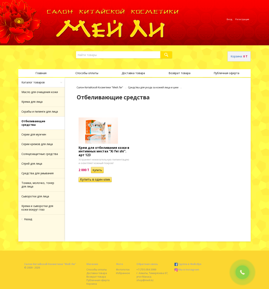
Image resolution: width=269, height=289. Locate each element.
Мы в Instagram (188, 269)
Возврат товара (179, 73)
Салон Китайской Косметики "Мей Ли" (100, 87)
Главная (40, 73)
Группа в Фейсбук (189, 264)
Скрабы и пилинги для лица (39, 111)
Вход (229, 19)
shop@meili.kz (145, 280)
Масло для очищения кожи (39, 92)
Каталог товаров (33, 82)
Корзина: (239, 56)
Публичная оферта (226, 73)
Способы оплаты (86, 73)
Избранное (123, 273)
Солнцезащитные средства (39, 154)
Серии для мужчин (33, 134)
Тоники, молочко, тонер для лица (37, 184)
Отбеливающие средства (33, 123)
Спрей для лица (31, 163)
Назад (28, 219)
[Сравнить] (106, 170)
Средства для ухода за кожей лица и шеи (153, 87)
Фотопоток (123, 269)
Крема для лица (32, 101)
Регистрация (242, 19)
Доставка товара (133, 73)
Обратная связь (147, 264)
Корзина (91, 283)
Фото (119, 264)
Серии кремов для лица (37, 144)
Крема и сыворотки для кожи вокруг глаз (37, 207)
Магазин (92, 264)
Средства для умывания (37, 173)
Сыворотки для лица (35, 196)
